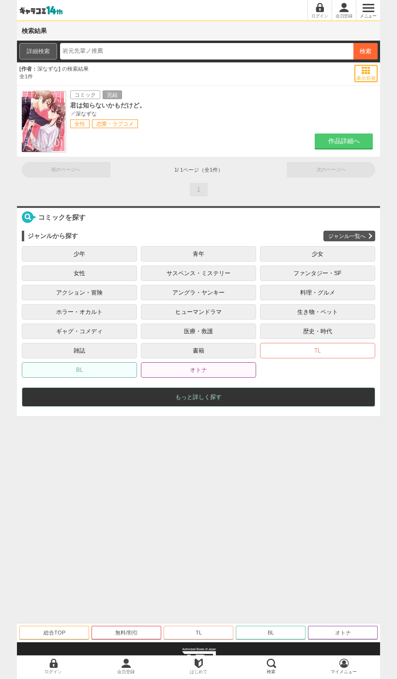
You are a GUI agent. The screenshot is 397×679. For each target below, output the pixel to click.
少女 (317, 254)
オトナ (198, 370)
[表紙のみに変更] (366, 70)
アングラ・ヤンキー (198, 292)
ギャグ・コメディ (79, 331)
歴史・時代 (317, 331)
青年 (198, 254)
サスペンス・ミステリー (198, 273)
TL (317, 350)
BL (79, 370)
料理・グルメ (317, 292)
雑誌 (79, 350)
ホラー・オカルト (79, 312)
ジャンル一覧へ (347, 236)
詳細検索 (38, 51)
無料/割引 (126, 632)
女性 (79, 273)
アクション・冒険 (79, 292)
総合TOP (54, 632)
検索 (365, 51)
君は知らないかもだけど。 (108, 105)
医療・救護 (198, 331)
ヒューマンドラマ (198, 312)
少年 (79, 254)
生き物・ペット (317, 312)
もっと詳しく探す (198, 397)
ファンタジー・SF (317, 273)
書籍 (198, 350)
